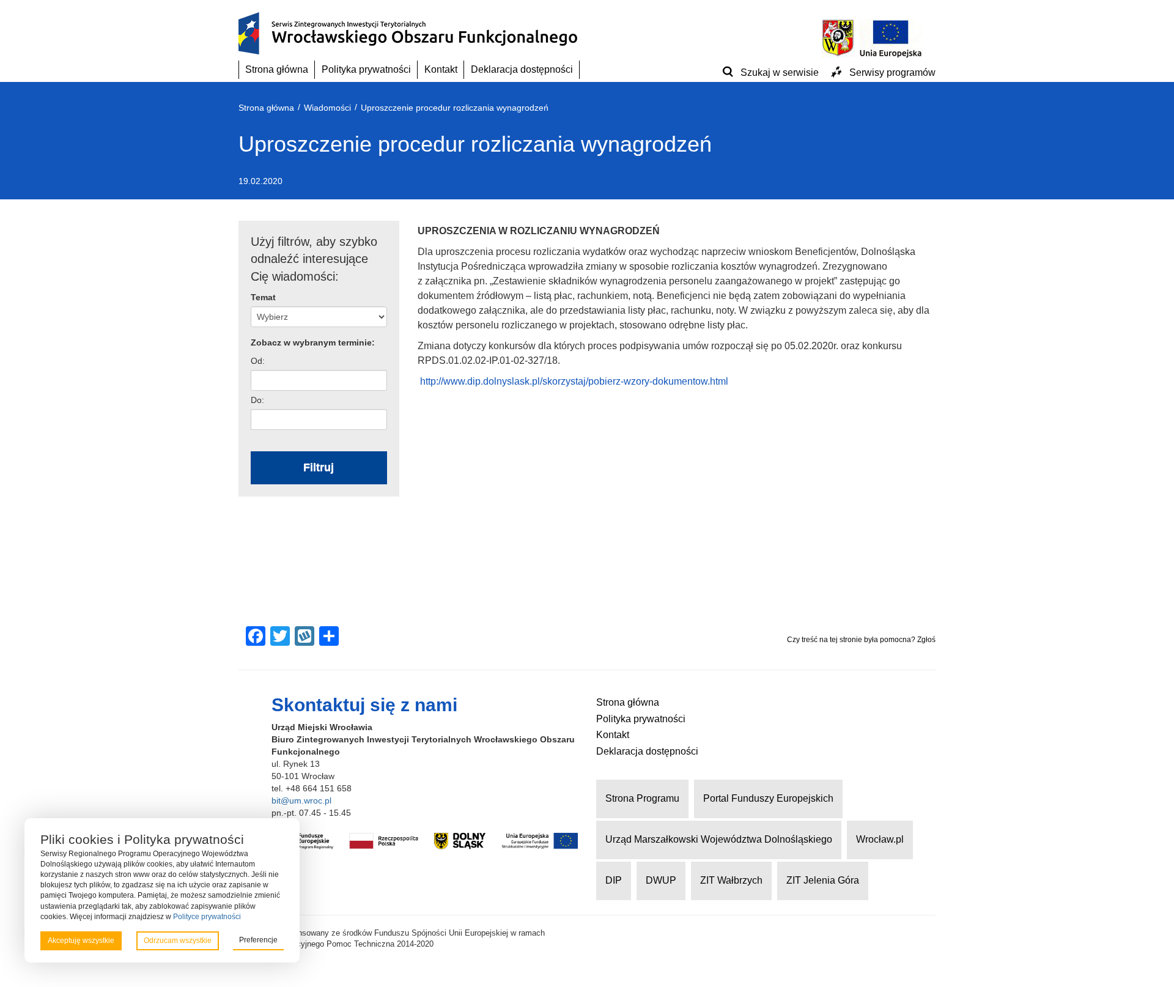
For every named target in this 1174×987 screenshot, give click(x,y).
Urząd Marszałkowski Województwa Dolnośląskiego (718, 839)
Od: (258, 361)
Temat (263, 297)
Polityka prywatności (366, 69)
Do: (257, 400)
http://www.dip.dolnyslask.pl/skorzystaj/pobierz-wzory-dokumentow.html (574, 381)
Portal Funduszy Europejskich (768, 798)
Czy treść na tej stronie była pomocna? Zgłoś (861, 639)
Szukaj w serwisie (779, 72)
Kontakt (440, 69)
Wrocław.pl (880, 839)
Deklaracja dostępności (522, 69)
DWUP (661, 880)
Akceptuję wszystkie (81, 940)
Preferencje (258, 940)
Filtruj (318, 467)
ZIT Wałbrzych (731, 880)
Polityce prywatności (207, 916)
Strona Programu (642, 798)
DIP (613, 880)
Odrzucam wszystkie (178, 940)
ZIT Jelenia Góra (822, 880)
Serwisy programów (892, 72)
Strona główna (276, 69)
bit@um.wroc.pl (301, 800)
